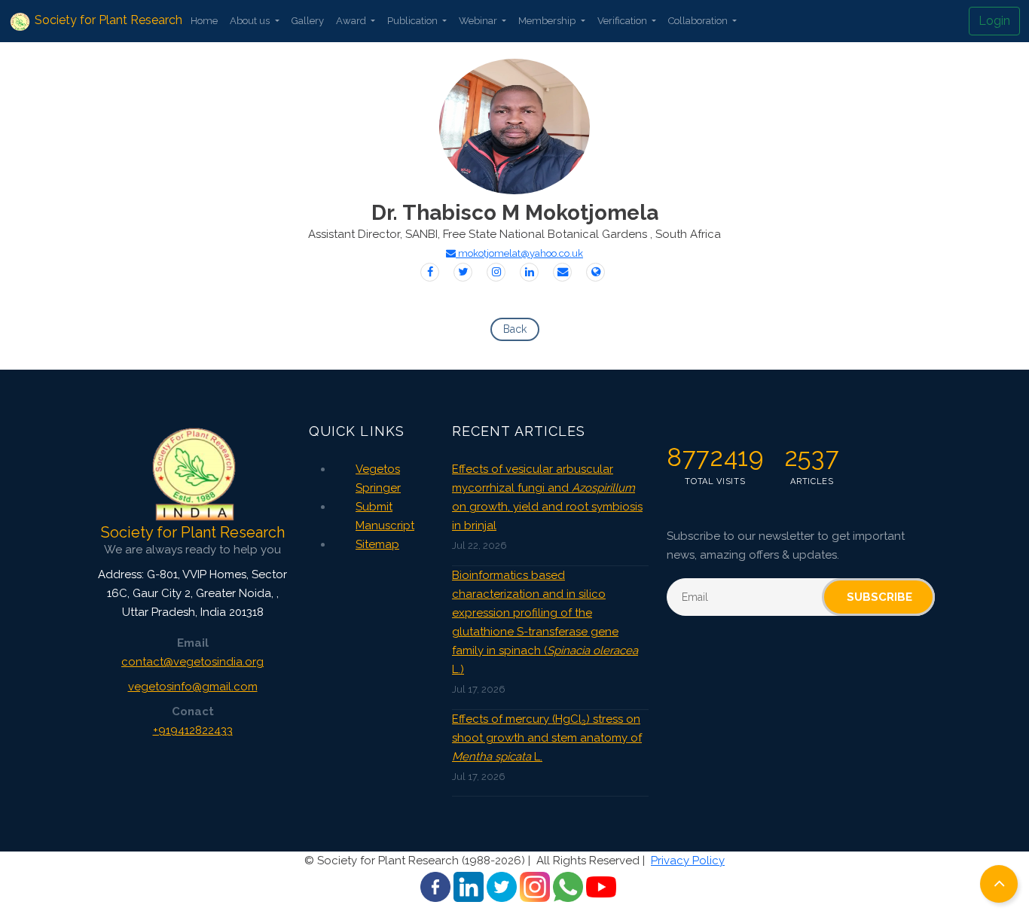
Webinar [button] (479, 20)
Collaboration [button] (699, 20)
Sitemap (377, 544)
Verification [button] (623, 20)
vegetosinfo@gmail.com (193, 686)
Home (204, 20)
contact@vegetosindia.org (192, 662)
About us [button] (251, 20)
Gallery (308, 20)
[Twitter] (462, 272)
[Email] (562, 272)
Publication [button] (413, 20)
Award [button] (352, 20)
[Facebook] (429, 272)
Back (515, 329)
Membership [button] (548, 20)
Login (994, 21)
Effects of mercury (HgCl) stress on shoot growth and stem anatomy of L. (547, 737)
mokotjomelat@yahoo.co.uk (519, 253)
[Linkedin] (529, 272)
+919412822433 (193, 730)
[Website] (595, 272)
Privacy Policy (688, 860)
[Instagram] (496, 272)
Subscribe (879, 597)
